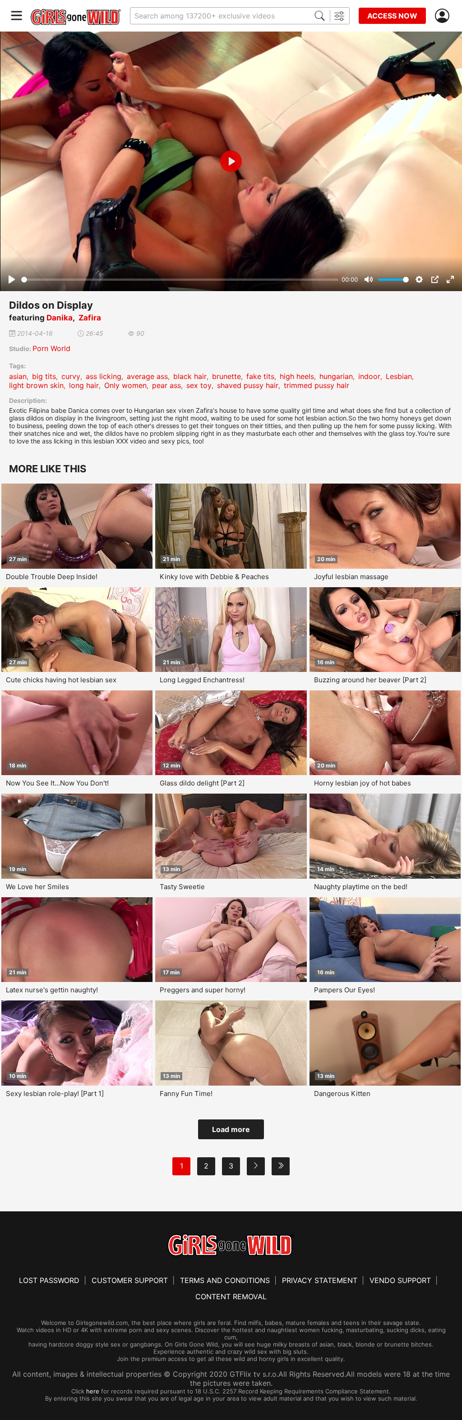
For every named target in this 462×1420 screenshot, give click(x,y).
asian (18, 376)
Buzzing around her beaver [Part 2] (370, 680)
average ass (147, 376)
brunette (226, 376)
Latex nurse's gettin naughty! (52, 990)
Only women (125, 385)
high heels (297, 376)
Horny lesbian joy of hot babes (362, 783)
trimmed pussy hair (316, 385)
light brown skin (36, 385)
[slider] (179, 279)
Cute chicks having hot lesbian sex (61, 680)
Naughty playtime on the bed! (360, 886)
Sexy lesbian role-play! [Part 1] (55, 1093)
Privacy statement (319, 1280)
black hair (190, 376)
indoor (369, 376)
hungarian (336, 376)
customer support (130, 1280)
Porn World (51, 348)
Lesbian (399, 376)
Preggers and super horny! (202, 990)
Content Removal (231, 1296)
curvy (70, 376)
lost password (49, 1280)
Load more (231, 1129)
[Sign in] (444, 16)
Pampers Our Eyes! (344, 990)
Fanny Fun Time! (186, 1093)
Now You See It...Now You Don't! (57, 783)
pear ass (166, 385)
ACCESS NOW (392, 15)
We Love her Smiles (37, 886)
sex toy (199, 385)
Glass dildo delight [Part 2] (202, 783)
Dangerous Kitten (342, 1093)
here (92, 1391)
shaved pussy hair (247, 385)
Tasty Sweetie (182, 886)
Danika (59, 317)
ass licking (103, 376)
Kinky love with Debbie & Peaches (214, 576)
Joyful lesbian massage (351, 576)
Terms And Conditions (225, 1280)
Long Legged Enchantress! (202, 680)
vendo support (400, 1280)
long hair (84, 385)
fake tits (260, 376)
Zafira (90, 317)
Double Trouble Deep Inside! (51, 576)
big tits (44, 376)
